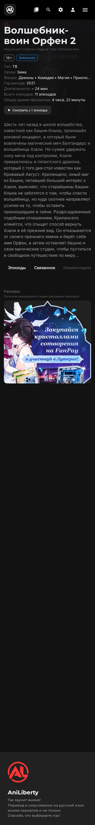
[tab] (17, 267)
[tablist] (47, 267)
